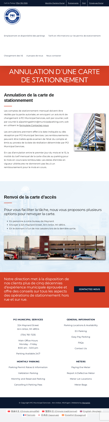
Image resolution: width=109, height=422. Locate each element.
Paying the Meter (80, 367)
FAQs (81, 342)
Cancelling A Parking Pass (28, 384)
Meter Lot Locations (81, 379)
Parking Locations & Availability (81, 325)
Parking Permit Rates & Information (28, 367)
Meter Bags (81, 384)
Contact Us (81, 348)
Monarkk (86, 403)
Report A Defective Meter (81, 373)
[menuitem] (23, 411)
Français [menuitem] (30, 415)
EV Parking (81, 331)
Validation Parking (28, 373)
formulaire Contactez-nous (34, 125)
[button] (65, 56)
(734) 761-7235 (22, 3)
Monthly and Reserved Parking (28, 379)
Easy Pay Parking (81, 337)
